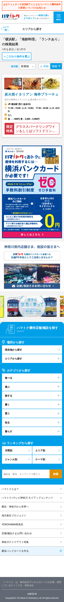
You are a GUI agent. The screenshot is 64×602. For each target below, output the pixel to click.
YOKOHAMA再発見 (12, 524)
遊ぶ (7, 386)
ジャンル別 (11, 459)
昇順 (46, 66)
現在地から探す (13, 349)
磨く (7, 404)
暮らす (8, 431)
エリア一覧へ (6, 28)
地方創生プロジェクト (14, 515)
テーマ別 (40, 459)
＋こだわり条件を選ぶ (17, 56)
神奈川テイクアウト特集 (15, 542)
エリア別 (40, 450)
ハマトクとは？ (10, 489)
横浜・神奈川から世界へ (15, 506)
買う (7, 413)
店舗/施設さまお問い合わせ (17, 533)
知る (7, 422)
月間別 (8, 450)
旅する (8, 395)
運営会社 (29, 585)
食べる (8, 378)
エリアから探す (13, 358)
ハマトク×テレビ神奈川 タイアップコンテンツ (27, 497)
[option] (32, 306)
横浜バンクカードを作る (15, 550)
